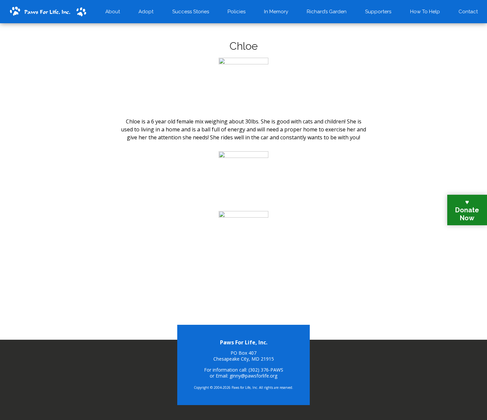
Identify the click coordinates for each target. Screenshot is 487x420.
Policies (236, 12)
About (112, 12)
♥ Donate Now (467, 210)
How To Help (425, 12)
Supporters (378, 12)
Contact (468, 12)
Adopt (145, 12)
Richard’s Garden (327, 12)
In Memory (276, 12)
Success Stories (190, 12)
